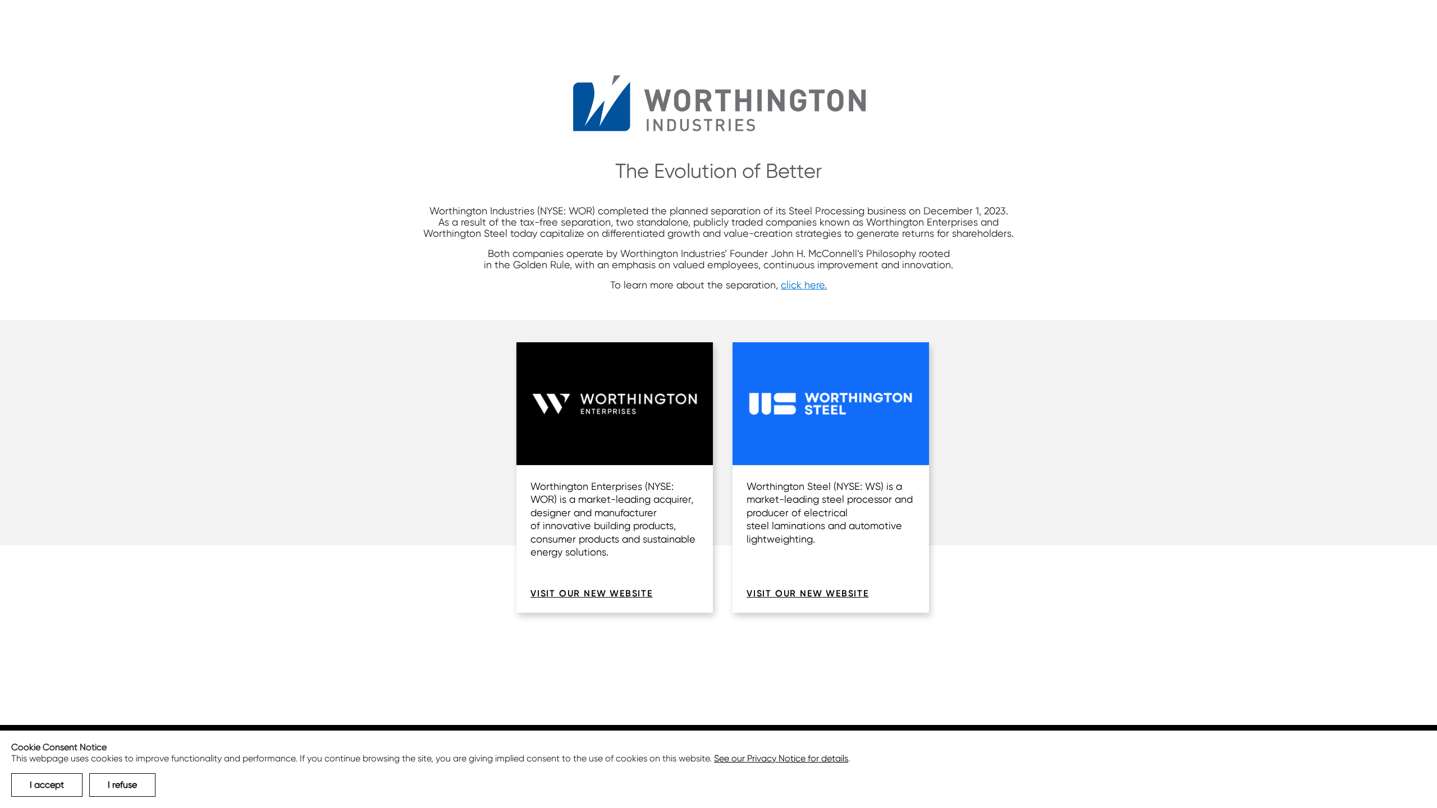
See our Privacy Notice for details (781, 758)
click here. (804, 285)
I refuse (122, 784)
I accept (47, 784)
